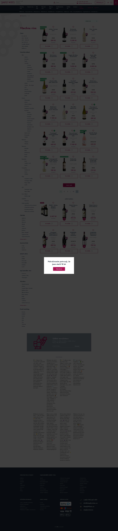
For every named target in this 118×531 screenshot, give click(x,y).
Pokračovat (59, 269)
